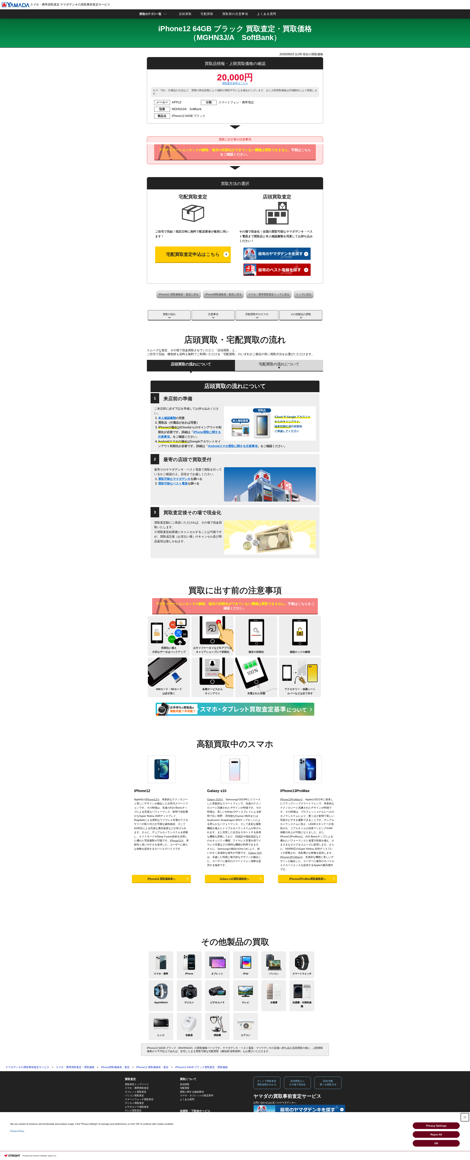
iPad (245, 973)
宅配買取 (206, 13)
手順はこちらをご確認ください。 (235, 152)
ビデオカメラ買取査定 (137, 1106)
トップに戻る (303, 294)
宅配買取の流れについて (279, 364)
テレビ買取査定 (133, 1110)
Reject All (436, 1134)
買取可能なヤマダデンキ (174, 478)
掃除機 (217, 1035)
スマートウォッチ (302, 973)
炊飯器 (189, 1035)
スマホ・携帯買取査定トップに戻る (268, 294)
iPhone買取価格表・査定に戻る (223, 294)
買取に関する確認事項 (192, 1091)
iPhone (189, 973)
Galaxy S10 (213, 799)
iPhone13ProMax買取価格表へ (307, 878)
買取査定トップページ (137, 1084)
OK (436, 1143)
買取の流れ (169, 314)
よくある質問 (266, 13)
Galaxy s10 (216, 791)
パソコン (274, 973)
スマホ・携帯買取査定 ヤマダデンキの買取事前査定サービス (69, 4)
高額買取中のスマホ (256, 314)
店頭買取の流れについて (191, 364)
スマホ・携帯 (161, 973)
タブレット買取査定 (135, 1091)
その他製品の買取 (300, 314)
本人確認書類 (167, 418)
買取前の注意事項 (235, 13)
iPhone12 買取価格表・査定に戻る (179, 294)
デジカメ (189, 1002)
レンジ (160, 1035)
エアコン (245, 1035)
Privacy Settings (436, 1125)
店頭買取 (185, 13)
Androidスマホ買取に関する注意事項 (233, 446)
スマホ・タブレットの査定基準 (196, 1095)
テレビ (245, 1002)
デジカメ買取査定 (134, 1103)
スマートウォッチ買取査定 (139, 1099)
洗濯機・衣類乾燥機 (302, 1004)
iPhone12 (142, 791)
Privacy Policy (17, 1131)
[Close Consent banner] (465, 1117)
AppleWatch (161, 1002)
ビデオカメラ (217, 1002)
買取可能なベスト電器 (173, 483)
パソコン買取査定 (134, 1095)
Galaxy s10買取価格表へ (234, 878)
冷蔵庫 (273, 1002)
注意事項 (213, 314)
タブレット (217, 973)
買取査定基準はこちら (235, 83)
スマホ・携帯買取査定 (137, 1088)
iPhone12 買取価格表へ (161, 878)
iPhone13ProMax (295, 791)
